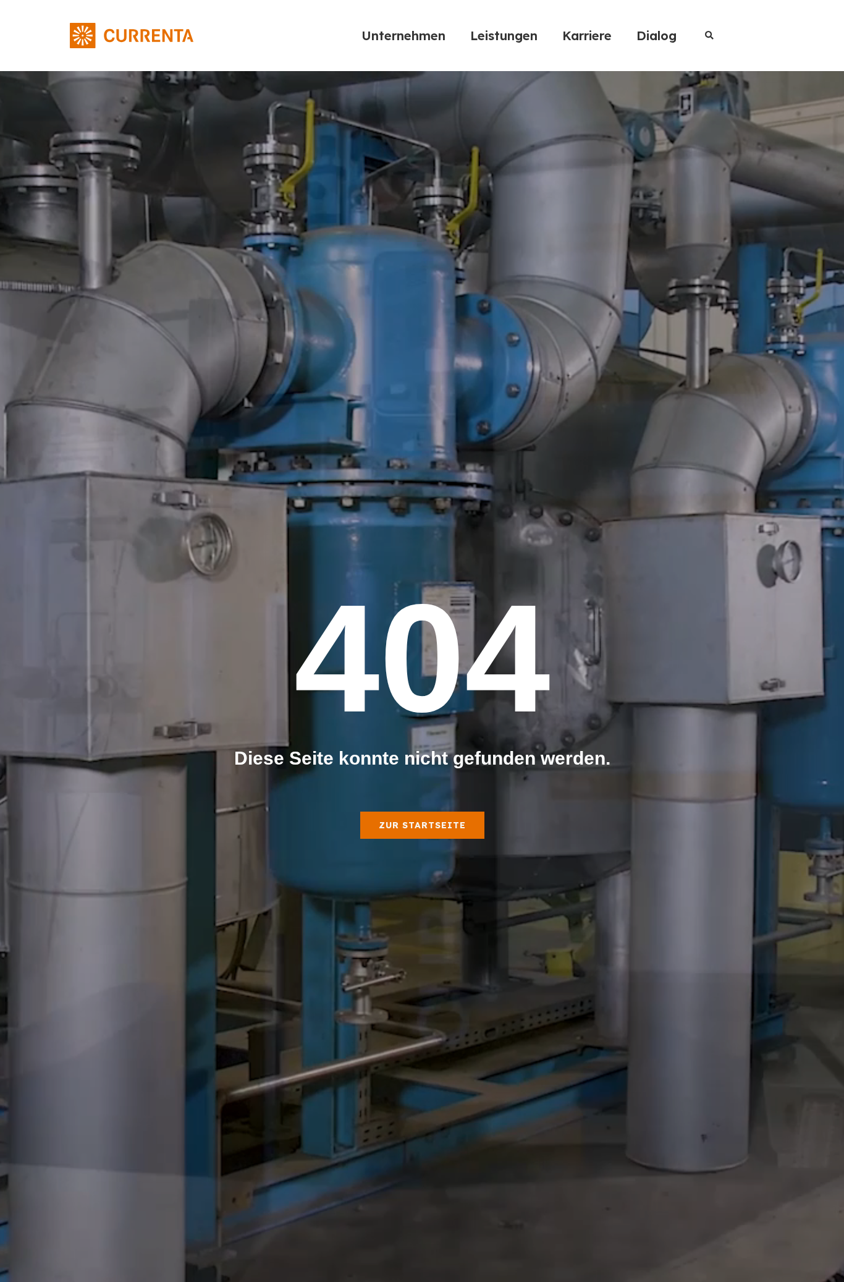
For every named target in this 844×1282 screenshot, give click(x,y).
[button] (709, 35)
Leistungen (504, 35)
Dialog (656, 35)
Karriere (587, 35)
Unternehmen (403, 35)
